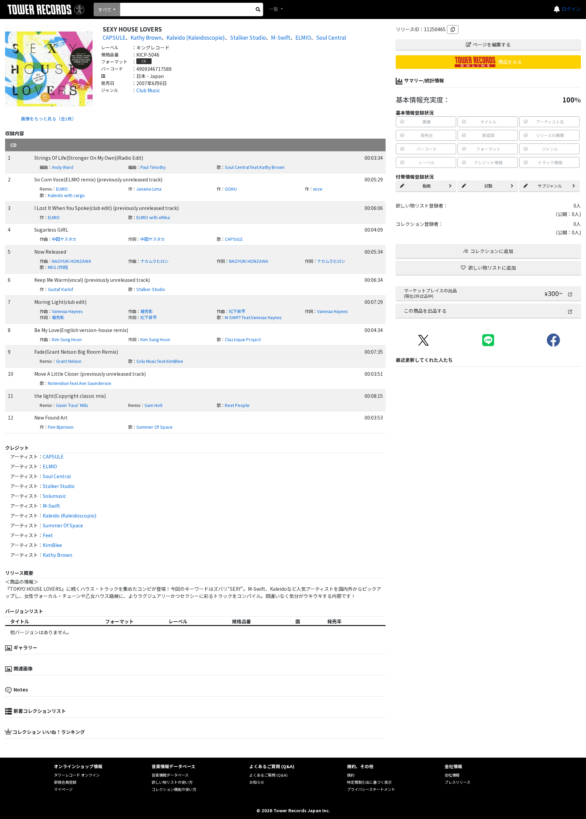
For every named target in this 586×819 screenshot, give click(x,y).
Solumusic (54, 495)
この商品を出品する (425, 310)
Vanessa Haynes (67, 311)
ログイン (571, 8)
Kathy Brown (146, 37)
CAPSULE (114, 37)
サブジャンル (550, 186)
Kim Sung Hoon (67, 339)
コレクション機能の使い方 (174, 789)
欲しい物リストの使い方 (172, 782)
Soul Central (331, 37)
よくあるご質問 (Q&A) (268, 775)
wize (318, 189)
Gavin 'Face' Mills (72, 405)
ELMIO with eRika (153, 217)
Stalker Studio (248, 37)
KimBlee (52, 545)
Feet (48, 535)
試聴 (488, 186)
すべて (105, 9)
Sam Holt (153, 405)
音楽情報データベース (170, 775)
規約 (350, 775)
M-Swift (280, 37)
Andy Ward (62, 167)
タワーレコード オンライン (77, 775)
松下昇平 (237, 311)
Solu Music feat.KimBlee (159, 361)
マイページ (63, 789)
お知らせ (256, 782)
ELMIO (303, 37)
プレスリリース (457, 782)
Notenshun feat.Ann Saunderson (79, 383)
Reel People (237, 405)
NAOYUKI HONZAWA (71, 261)
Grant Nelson (68, 361)
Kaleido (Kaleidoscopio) (196, 37)
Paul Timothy (152, 167)
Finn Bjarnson (61, 427)
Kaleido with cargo (66, 195)
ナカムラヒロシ (154, 261)
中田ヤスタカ (64, 239)
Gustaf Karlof (60, 289)
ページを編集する (492, 44)
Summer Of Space (154, 427)
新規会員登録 (65, 782)
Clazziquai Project (243, 339)
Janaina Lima (148, 189)
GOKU (231, 189)
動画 (427, 186)
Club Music (148, 90)
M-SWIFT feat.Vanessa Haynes (253, 317)
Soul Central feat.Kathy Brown (255, 167)
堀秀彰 (146, 311)
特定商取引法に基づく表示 (369, 782)
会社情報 (452, 775)
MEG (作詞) (58, 267)
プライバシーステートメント (371, 789)
